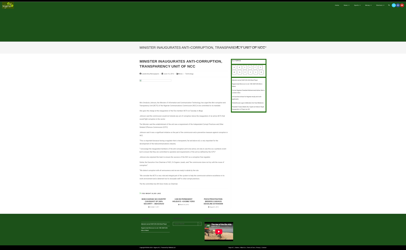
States (237, 247)
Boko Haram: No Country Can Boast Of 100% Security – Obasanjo (154, 201)
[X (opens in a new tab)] (394, 5)
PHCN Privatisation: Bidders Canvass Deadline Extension (213, 201)
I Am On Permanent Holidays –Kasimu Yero (183, 200)
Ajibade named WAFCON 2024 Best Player (245, 80)
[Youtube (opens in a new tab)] (402, 5)
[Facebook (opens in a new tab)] (398, 5)
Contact (264, 247)
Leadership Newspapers (150, 74)
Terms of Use (251, 247)
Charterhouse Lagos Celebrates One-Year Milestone (247, 103)
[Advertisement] (203, 25)
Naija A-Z (231, 247)
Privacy (258, 247)
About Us (243, 247)
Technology (262, 47)
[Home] (237, 47)
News (181, 74)
